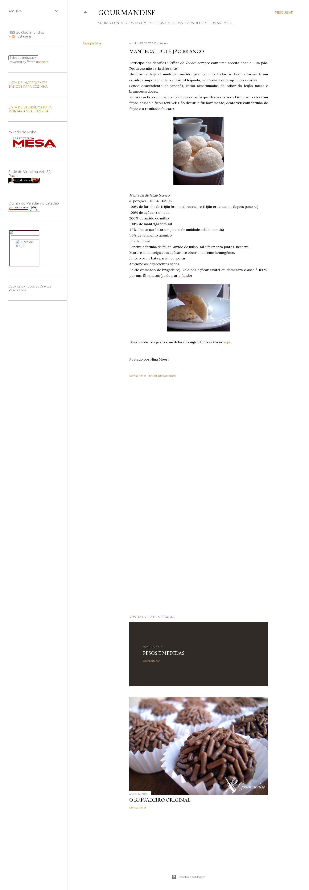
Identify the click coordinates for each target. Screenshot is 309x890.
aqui (227, 342)
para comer (140, 23)
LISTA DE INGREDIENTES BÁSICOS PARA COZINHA (28, 84)
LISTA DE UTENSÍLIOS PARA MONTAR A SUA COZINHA (30, 109)
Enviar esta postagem (162, 375)
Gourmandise (126, 12)
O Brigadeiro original (159, 799)
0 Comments (160, 43)
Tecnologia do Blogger (191, 876)
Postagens (23, 36)
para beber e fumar (203, 23)
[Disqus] (198, 441)
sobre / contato (112, 23)
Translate (42, 62)
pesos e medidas (168, 23)
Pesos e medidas (163, 653)
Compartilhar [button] (92, 43)
